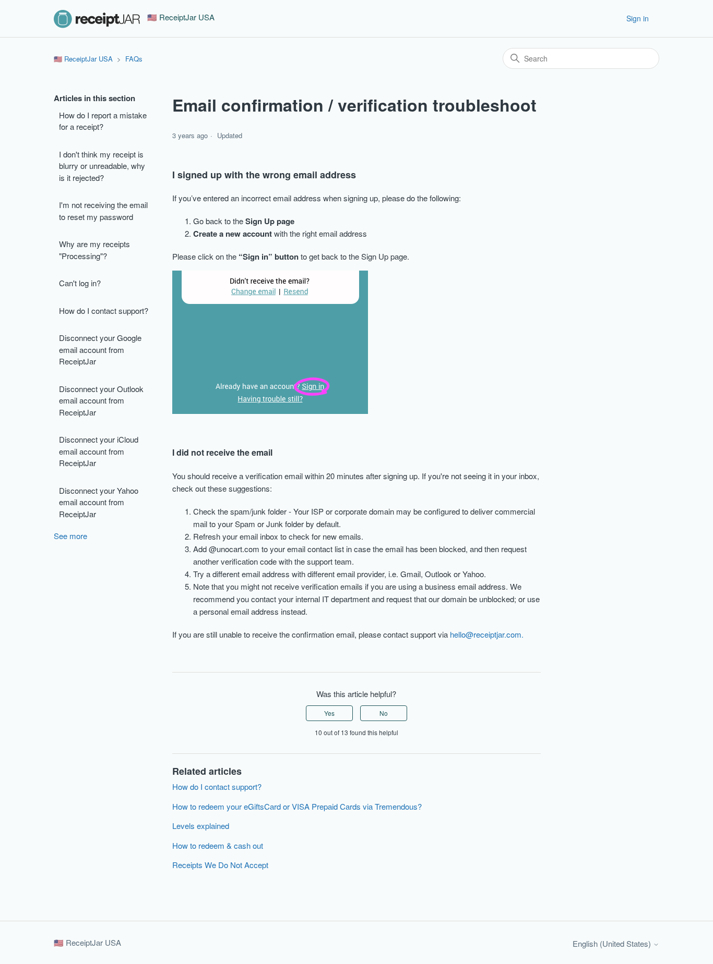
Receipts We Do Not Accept (220, 864)
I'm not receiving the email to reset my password (103, 210)
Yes (329, 713)
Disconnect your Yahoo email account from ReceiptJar (98, 502)
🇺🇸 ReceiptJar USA (83, 59)
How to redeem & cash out (217, 845)
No (383, 713)
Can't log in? (80, 282)
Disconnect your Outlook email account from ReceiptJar (101, 400)
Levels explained (200, 825)
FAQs (133, 59)
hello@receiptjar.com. (487, 634)
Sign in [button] (637, 18)
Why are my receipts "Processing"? (94, 249)
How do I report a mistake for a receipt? (103, 120)
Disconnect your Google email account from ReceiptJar (100, 349)
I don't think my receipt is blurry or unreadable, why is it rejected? (102, 166)
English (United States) (613, 943)
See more (70, 535)
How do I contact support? (103, 310)
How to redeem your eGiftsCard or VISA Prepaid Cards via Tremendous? (297, 806)
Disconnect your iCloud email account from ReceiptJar (98, 451)
